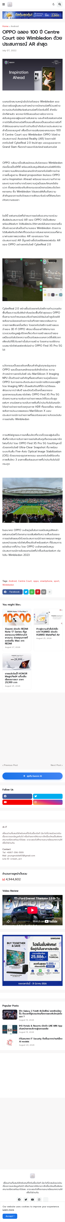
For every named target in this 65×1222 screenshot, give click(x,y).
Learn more (8, 1209)
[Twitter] (26, 591)
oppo (36, 581)
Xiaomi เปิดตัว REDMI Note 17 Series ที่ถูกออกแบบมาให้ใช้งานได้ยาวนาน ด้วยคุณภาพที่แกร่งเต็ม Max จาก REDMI (16, 636)
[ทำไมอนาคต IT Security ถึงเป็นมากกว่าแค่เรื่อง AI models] (9, 1042)
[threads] (45, 1199)
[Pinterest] (37, 591)
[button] (3, 4)
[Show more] (49, 591)
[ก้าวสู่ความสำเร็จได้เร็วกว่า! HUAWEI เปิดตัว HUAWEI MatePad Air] (48, 617)
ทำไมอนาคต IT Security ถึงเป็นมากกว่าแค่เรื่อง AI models (40, 1040)
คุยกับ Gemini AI (32, 776)
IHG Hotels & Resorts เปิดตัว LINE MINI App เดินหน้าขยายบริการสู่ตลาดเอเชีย (40, 1027)
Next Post (56, 765)
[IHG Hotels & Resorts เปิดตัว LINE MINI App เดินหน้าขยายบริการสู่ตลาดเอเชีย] (9, 1029)
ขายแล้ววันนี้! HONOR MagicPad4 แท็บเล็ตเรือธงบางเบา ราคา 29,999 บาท (16, 678)
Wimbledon (8, 584)
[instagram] (48, 802)
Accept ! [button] (10, 1216)
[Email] (43, 591)
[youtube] (17, 802)
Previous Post (11, 765)
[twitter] (48, 796)
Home (5, 26)
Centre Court (25, 581)
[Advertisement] (21, 1075)
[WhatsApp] (31, 591)
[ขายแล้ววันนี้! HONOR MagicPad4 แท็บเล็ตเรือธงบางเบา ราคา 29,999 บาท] (17, 662)
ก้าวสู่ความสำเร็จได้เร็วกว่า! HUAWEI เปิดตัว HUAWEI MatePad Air (48, 632)
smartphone (46, 581)
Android (15, 26)
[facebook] (17, 796)
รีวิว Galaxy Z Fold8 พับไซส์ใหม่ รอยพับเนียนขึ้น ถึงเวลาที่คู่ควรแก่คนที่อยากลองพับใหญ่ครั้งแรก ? (40, 1014)
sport (56, 581)
